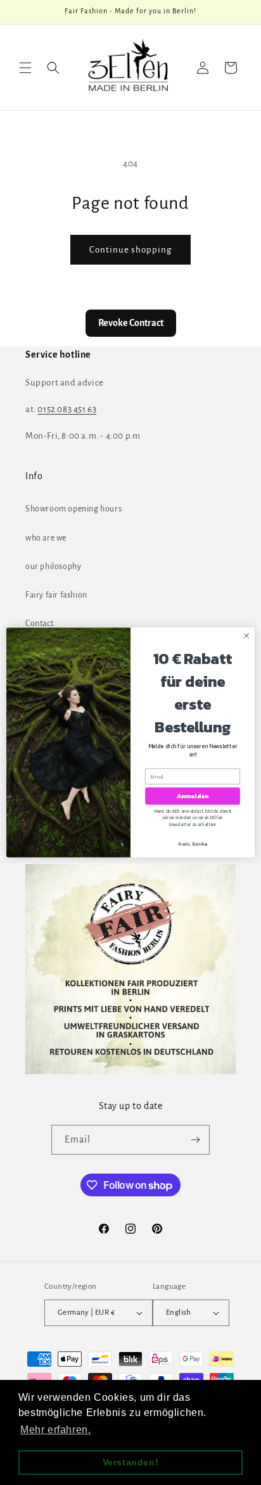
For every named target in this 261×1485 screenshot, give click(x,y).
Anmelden (193, 796)
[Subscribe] (195, 1140)
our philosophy (53, 566)
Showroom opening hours (73, 508)
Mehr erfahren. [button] (55, 1429)
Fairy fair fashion (56, 595)
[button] (25, 68)
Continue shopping (130, 249)
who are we (46, 538)
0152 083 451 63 (66, 409)
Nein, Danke (192, 843)
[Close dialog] (246, 635)
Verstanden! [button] (131, 1462)
